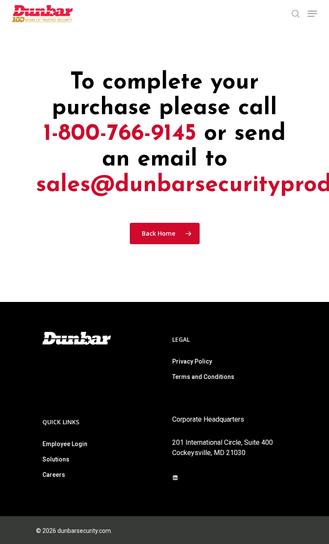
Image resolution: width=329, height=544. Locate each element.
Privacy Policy (192, 361)
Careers (53, 474)
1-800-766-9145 (119, 134)
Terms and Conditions (203, 376)
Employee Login (64, 444)
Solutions (55, 459)
